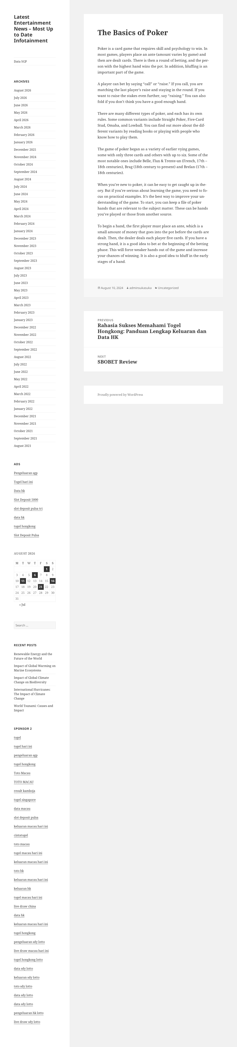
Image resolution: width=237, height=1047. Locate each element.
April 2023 (21, 298)
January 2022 (23, 409)
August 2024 (22, 179)
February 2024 (24, 224)
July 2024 (20, 187)
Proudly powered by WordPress (120, 395)
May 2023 (20, 290)
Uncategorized (168, 288)
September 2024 (25, 172)
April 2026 (21, 120)
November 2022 (25, 335)
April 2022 (21, 386)
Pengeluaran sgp (26, 473)
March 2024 (22, 216)
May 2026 (20, 113)
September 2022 (25, 349)
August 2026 (22, 90)
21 (40, 587)
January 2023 (23, 320)
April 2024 (21, 209)
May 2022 (20, 379)
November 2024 (25, 157)
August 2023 (22, 268)
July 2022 (20, 364)
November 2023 (25, 246)
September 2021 (25, 438)
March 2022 (22, 394)
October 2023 (23, 253)
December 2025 (25, 150)
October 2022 (23, 342)
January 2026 (23, 142)
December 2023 (25, 238)
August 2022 (22, 357)
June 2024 (21, 194)
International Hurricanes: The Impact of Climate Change (32, 694)
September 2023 (25, 261)
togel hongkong (25, 764)
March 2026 (22, 127)
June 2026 (21, 105)
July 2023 (20, 275)
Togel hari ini (23, 482)
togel (17, 737)
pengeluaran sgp (26, 755)
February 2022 (24, 401)
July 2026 (20, 98)
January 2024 (23, 231)
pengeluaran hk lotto (29, 1013)
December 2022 (25, 327)
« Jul (22, 605)
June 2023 (21, 283)
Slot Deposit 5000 (26, 500)
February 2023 (24, 312)
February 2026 (24, 135)
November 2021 (25, 424)
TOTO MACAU (24, 782)
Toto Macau (22, 773)
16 (52, 581)
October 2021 (23, 431)
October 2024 (23, 164)
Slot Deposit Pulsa (26, 535)
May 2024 (20, 201)
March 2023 (22, 305)
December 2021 (25, 416)
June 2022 (21, 372)
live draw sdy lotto (27, 1022)
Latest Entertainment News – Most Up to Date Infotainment (33, 28)
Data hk (19, 491)
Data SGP (20, 61)
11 (23, 581)
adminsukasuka (140, 288)
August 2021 (22, 446)
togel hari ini (23, 746)
